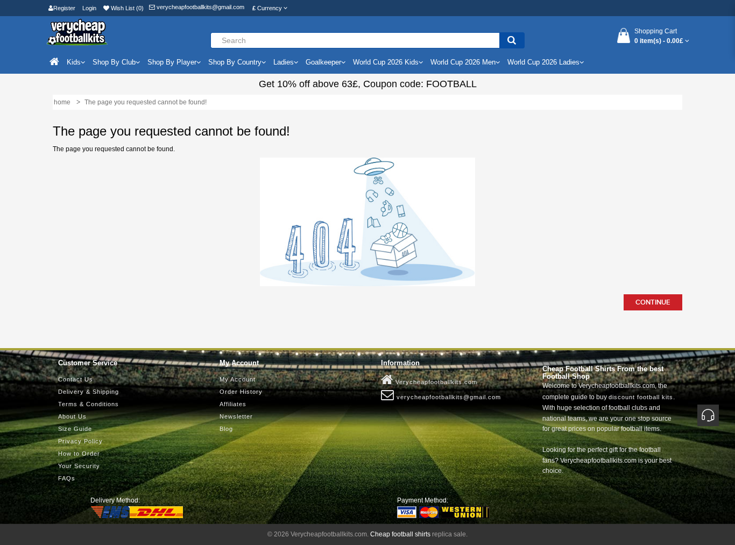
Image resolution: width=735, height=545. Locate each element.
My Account (238, 379)
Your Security (79, 466)
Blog (226, 429)
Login (89, 8)
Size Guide (75, 429)
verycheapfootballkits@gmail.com (199, 7)
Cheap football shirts (400, 534)
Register (64, 8)
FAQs (66, 478)
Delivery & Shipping (88, 391)
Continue (652, 302)
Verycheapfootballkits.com (435, 382)
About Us (72, 416)
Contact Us (75, 379)
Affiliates (233, 404)
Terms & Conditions (88, 404)
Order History (241, 391)
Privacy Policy (80, 441)
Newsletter (236, 416)
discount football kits (641, 397)
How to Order (79, 453)
